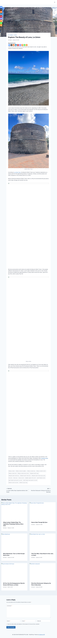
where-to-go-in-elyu (23, 482)
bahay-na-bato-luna (12, 473)
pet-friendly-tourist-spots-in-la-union (30, 480)
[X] (11, 45)
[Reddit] (14, 45)
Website (39, 621)
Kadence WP (42, 634)
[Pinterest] (18, 45)
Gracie (10, 39)
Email (23, 621)
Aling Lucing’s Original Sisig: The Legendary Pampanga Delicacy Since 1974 (13, 524)
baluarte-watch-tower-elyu (14, 475)
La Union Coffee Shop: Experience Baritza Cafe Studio (16, 490)
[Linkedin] (16, 45)
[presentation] (14, 511)
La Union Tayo (17, 172)
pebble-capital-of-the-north (30, 477)
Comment (9, 605)
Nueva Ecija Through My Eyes (39, 522)
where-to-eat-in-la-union (13, 482)
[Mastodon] (20, 45)
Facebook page (44, 458)
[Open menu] (55, 2)
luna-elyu (15, 477)
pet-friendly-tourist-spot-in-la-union (15, 480)
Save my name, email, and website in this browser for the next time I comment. (24, 624)
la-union (10, 477)
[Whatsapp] (24, 45)
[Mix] (22, 45)
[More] (27, 45)
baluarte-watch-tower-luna (25, 475)
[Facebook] (9, 45)
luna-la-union (21, 477)
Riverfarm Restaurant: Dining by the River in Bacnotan (41, 490)
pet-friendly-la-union (41, 477)
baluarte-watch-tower (34, 473)
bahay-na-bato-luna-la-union (23, 473)
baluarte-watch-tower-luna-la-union (38, 475)
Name (8, 621)
